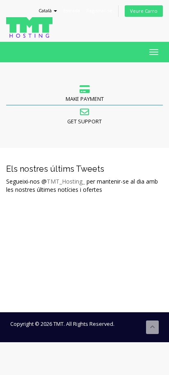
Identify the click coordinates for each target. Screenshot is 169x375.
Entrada (71, 10)
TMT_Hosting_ (66, 181)
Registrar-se (99, 10)
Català (46, 10)
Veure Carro (144, 11)
